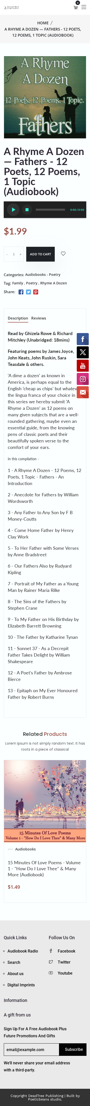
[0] (75, 8)
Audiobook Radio (23, 951)
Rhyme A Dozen (53, 283)
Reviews (38, 318)
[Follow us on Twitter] (28, 292)
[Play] (13, 209)
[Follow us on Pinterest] (35, 292)
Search (14, 962)
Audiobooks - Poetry (42, 274)
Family (17, 283)
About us (16, 973)
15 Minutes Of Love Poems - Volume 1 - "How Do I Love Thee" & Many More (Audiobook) (44, 868)
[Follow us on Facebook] (21, 292)
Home (42, 22)
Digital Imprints (21, 985)
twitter (64, 962)
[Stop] (27, 210)
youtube (65, 973)
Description (18, 318)
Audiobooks (25, 849)
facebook (66, 951)
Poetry (32, 283)
